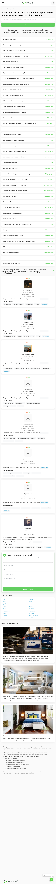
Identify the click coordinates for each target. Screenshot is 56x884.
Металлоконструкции (8, 441)
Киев (4, 599)
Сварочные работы (8, 368)
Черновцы (31, 613)
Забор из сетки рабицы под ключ (13, 235)
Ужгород (31, 617)
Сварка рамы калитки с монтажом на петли (16, 84)
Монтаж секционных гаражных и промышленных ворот (19, 123)
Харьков (31, 599)
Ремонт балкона (36, 508)
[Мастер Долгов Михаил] (28, 452)
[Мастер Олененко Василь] (28, 284)
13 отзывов (30, 391)
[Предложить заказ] (29, 278)
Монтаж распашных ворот (11, 129)
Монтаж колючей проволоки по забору (14, 151)
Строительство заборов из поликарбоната (15, 73)
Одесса (30, 601)
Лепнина (20, 336)
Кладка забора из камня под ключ (13, 213)
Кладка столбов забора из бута (12, 207)
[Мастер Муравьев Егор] (28, 487)
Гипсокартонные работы (9, 336)
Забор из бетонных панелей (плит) (13, 258)
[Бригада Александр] (28, 522)
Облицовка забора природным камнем (14, 112)
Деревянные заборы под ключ (12, 263)
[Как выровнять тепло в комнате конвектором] (28, 719)
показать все (44, 298)
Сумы (4, 610)
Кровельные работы (8, 403)
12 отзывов (30, 324)
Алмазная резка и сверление (33, 403)
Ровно (4, 613)
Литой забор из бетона (9, 196)
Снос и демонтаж (26, 508)
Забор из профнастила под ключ (12, 247)
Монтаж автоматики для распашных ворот (15, 179)
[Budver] (28, 2)
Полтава (31, 606)
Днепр (4, 601)
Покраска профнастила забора (12, 90)
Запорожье (5, 603)
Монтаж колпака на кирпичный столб (14, 157)
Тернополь (5, 615)
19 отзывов (30, 292)
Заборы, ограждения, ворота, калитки (26, 438)
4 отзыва (30, 496)
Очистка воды (26, 473)
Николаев (5, 604)
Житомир (31, 610)
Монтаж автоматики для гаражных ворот (15, 190)
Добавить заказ (28, 25)
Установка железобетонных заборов (13, 67)
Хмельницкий (6, 611)
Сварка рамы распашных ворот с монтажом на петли (18, 78)
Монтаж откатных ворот (10, 146)
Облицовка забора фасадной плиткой (14, 106)
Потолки (37, 304)
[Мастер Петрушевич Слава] (28, 348)
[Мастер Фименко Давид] (28, 418)
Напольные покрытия (18, 304)
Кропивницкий (32, 611)
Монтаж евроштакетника (10, 168)
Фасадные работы (46, 508)
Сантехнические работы (9, 475)
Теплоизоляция (7, 304)
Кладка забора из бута (9, 219)
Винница (31, 604)
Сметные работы (46, 368)
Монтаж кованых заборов (10, 162)
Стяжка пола (39, 547)
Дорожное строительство (9, 438)
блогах (16, 623)
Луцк (4, 617)
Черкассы (31, 608)
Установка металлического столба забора (15, 56)
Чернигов (5, 608)
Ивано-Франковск (33, 615)
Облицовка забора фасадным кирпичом (15, 101)
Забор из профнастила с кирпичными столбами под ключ (20, 241)
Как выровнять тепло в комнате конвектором (16, 736)
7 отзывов (30, 356)
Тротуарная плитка (19, 368)
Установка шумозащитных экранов (13, 45)
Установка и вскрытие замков (33, 368)
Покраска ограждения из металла (13, 95)
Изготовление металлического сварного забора (17, 224)
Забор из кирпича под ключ (11, 252)
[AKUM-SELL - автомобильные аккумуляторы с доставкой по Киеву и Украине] (28, 640)
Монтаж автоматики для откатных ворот (15, 185)
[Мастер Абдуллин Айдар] (28, 316)
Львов (30, 603)
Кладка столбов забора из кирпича (13, 202)
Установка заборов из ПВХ (11, 61)
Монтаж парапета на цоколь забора (13, 140)
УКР (27, 4)
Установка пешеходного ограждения (14, 50)
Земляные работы (36, 473)
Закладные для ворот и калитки (12, 230)
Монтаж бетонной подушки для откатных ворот (17, 174)
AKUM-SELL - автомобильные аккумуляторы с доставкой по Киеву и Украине (25, 656)
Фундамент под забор (9, 39)
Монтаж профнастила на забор (12, 134)
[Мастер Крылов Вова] (28, 383)
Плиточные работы (19, 403)
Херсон (4, 606)
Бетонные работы (30, 547)
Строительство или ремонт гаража (11, 508)
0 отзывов (30, 531)
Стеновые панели (19, 547)
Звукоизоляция (29, 304)
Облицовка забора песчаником (12, 118)
